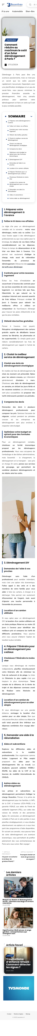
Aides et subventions (16, 195)
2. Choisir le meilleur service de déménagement (18, 139)
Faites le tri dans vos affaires (18, 126)
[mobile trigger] (4, 4)
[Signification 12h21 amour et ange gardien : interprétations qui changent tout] (18, 918)
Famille (9, 955)
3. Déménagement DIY (15, 160)
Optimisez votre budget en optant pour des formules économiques (17, 154)
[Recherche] (30, 4)
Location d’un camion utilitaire (19, 168)
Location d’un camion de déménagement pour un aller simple (18, 184)
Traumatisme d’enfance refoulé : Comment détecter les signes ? (18, 963)
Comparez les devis (15, 149)
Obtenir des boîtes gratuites (18, 135)
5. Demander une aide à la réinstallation (16, 190)
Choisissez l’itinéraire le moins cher (18, 178)
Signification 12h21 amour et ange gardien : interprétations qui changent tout (17, 932)
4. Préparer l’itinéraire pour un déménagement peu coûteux (17, 173)
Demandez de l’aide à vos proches (17, 164)
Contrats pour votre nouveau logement (18, 130)
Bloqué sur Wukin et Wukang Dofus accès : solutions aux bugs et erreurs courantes (18, 901)
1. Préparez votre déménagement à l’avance (19, 122)
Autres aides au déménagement (19, 198)
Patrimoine (11, 40)
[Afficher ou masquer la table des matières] (28, 116)
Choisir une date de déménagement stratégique (18, 144)
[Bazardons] (15, 4)
